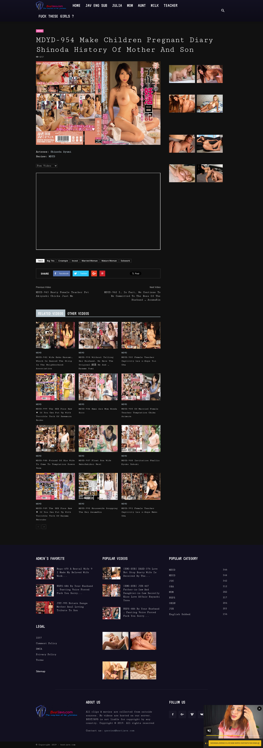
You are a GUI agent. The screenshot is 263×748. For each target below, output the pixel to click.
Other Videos (78, 313)
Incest (75, 260)
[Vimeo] (192, 714)
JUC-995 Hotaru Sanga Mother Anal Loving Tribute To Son (72, 607)
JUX (171, 608)
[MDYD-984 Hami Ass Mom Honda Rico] (98, 386)
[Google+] (182, 714)
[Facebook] (172, 714)
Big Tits (50, 260)
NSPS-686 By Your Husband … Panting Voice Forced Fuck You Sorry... (75, 590)
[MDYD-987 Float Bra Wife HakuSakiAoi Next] (98, 438)
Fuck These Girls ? (56, 16)
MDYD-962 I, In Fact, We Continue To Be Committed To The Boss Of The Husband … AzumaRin (132, 296)
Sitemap (40, 671)
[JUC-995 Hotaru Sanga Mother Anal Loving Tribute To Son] (45, 607)
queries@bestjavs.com (119, 730)
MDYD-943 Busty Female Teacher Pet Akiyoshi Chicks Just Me (62, 294)
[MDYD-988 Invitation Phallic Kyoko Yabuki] (140, 438)
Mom (130, 5)
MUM (171, 592)
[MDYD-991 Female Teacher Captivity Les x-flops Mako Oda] (140, 486)
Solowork (125, 260)
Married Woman (90, 260)
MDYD (39, 31)
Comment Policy (46, 643)
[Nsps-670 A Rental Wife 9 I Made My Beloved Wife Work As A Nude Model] (45, 573)
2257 (39, 637)
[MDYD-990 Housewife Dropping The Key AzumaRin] (98, 486)
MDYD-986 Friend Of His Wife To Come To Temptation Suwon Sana (55, 464)
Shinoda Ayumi (60, 151)
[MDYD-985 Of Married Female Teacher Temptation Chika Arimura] (140, 386)
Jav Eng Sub (96, 5)
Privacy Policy (46, 654)
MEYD (172, 569)
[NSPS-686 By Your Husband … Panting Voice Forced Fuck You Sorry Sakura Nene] (45, 590)
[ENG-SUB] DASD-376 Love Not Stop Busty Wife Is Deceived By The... (140, 572)
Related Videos (50, 313)
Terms (40, 660)
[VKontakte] (201, 714)
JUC (171, 581)
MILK (155, 5)
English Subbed (179, 614)
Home (77, 5)
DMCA (39, 648)
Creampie (63, 260)
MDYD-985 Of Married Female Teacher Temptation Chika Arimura (139, 413)
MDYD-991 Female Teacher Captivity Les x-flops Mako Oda (139, 512)
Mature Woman (109, 260)
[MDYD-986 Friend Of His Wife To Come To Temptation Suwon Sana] (55, 438)
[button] (222, 10)
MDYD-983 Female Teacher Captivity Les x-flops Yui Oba (138, 361)
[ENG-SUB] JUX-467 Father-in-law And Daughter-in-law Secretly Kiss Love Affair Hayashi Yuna (141, 593)
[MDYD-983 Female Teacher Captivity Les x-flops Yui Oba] (140, 335)
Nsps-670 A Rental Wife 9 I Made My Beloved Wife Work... (74, 572)
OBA (171, 586)
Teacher (170, 5)
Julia (117, 5)
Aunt (142, 5)
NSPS (172, 597)
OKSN (172, 603)
